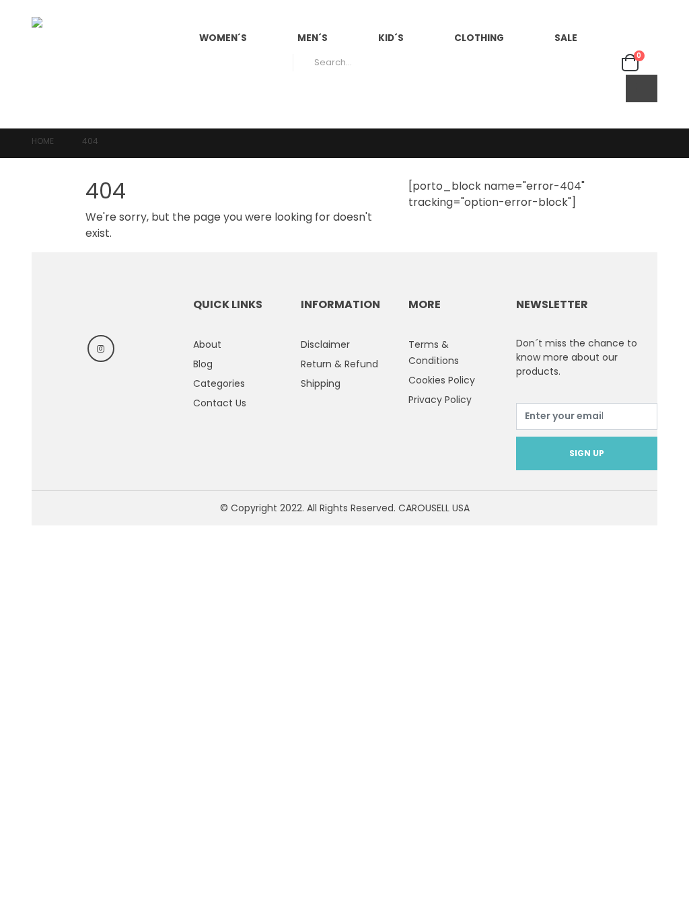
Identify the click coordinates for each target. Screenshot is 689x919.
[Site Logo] (99, 64)
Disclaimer (325, 344)
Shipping (320, 383)
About (207, 344)
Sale (565, 38)
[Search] (597, 62)
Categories (219, 383)
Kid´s (391, 38)
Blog (203, 364)
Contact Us (219, 403)
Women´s (223, 38)
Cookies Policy (441, 380)
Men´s (312, 38)
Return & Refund (339, 364)
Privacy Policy (440, 399)
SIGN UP (586, 453)
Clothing (479, 38)
